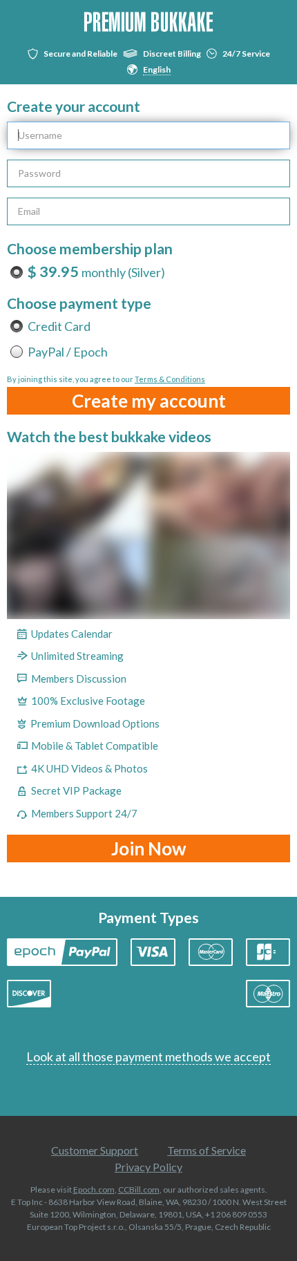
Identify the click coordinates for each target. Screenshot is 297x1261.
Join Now (148, 848)
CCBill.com (139, 1189)
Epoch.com (94, 1189)
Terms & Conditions (170, 378)
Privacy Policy (148, 1166)
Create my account (149, 401)
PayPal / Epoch (68, 351)
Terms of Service (206, 1150)
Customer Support (94, 1150)
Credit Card (59, 326)
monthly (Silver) (96, 272)
